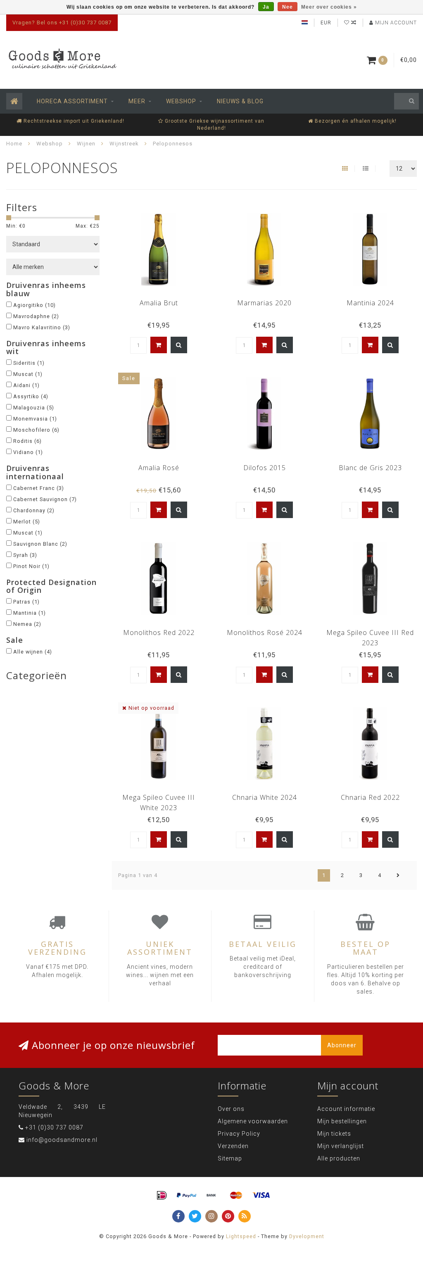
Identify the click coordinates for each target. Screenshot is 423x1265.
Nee (287, 7)
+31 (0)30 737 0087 (54, 1127)
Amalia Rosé (158, 467)
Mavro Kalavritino (41, 327)
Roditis (27, 441)
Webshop (181, 101)
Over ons (231, 1109)
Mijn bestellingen (342, 1121)
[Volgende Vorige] (398, 875)
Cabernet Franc (38, 488)
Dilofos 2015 (264, 467)
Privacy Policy (239, 1133)
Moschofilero (36, 430)
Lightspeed (241, 1236)
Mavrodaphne (36, 316)
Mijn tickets (334, 1133)
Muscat (28, 374)
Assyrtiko (30, 396)
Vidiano (28, 452)
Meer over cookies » (329, 7)
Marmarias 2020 (264, 302)
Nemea (27, 624)
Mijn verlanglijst (340, 1146)
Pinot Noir (31, 566)
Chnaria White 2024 (264, 797)
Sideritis (29, 363)
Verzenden (233, 1146)
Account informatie (346, 1109)
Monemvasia (35, 419)
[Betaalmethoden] (162, 1195)
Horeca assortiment (72, 101)
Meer (136, 101)
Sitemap (230, 1158)
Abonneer (341, 1045)
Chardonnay (34, 510)
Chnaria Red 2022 (370, 797)
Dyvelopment (306, 1236)
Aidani (26, 385)
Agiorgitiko (34, 305)
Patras (26, 602)
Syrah (25, 555)
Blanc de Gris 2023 (370, 467)
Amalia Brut (159, 302)
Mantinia (29, 613)
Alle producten (338, 1158)
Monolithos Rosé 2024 (264, 632)
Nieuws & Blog (240, 101)
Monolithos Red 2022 (159, 632)
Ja (266, 7)
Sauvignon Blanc (40, 544)
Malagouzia (33, 407)
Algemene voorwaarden (253, 1121)
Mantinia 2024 (370, 302)
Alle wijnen (32, 652)
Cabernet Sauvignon (45, 499)
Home (14, 143)
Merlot (26, 521)
